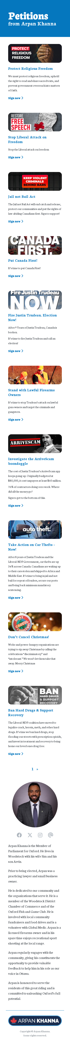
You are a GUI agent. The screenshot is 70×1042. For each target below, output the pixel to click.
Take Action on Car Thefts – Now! (31, 547)
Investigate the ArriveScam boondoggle (31, 461)
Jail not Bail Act (21, 196)
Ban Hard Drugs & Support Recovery (30, 712)
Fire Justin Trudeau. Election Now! (32, 317)
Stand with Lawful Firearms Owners (31, 392)
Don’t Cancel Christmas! (28, 636)
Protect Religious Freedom (30, 68)
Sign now (14, 98)
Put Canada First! (22, 260)
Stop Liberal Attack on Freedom (27, 139)
